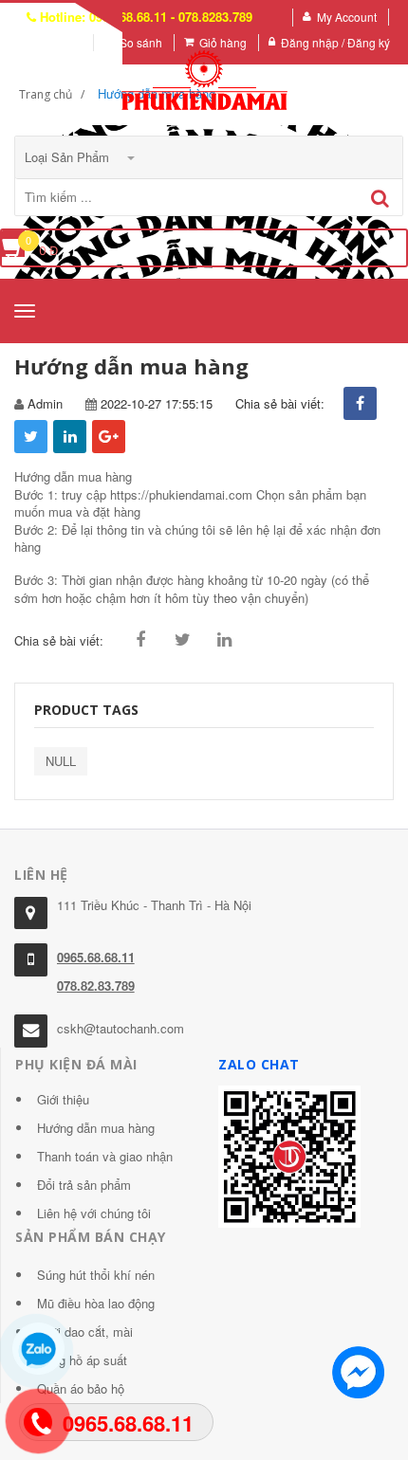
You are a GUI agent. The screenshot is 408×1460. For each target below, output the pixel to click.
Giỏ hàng (223, 42)
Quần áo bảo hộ (80, 1388)
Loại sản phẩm (69, 157)
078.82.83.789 (96, 985)
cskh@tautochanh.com (120, 1028)
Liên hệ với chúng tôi (94, 1213)
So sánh (141, 42)
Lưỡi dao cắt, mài (85, 1332)
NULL (61, 761)
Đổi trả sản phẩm (84, 1185)
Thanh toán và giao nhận (105, 1156)
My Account (347, 17)
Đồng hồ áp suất (82, 1360)
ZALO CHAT (259, 1064)
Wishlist (62, 42)
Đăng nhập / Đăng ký (335, 42)
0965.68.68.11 (96, 957)
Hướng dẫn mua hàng (96, 1128)
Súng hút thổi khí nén (96, 1275)
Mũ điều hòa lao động (96, 1303)
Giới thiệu (63, 1099)
